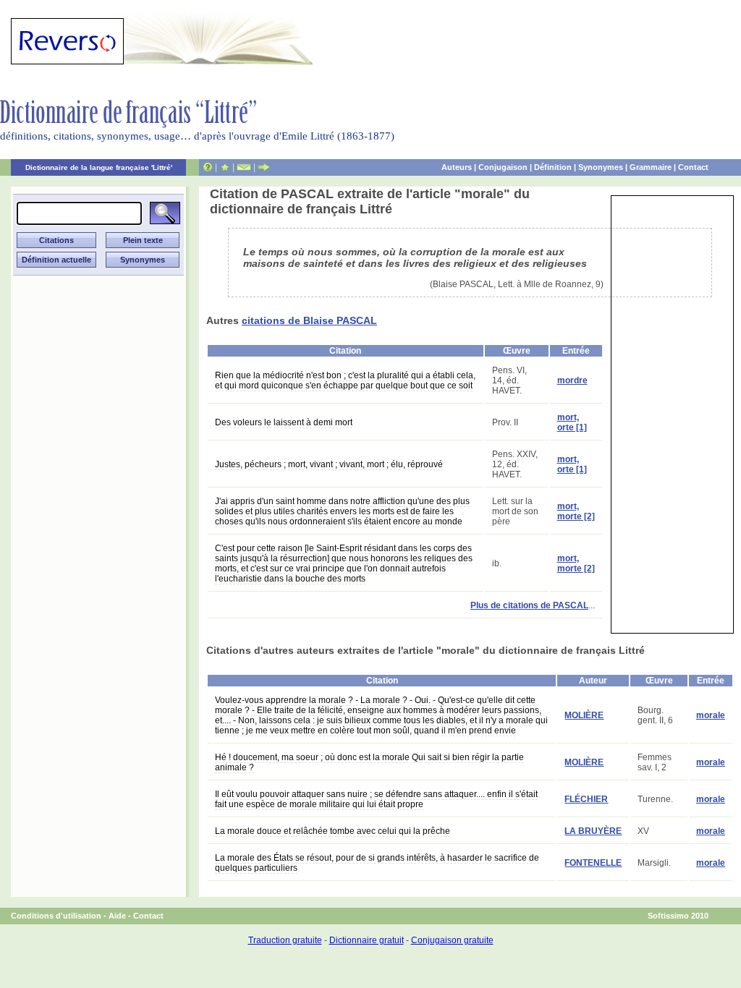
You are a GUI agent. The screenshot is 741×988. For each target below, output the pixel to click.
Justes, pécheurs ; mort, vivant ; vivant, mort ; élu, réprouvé (329, 464)
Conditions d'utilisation (56, 915)
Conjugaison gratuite (452, 940)
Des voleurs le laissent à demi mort (283, 422)
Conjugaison (503, 167)
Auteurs (456, 167)
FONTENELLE (593, 863)
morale (710, 715)
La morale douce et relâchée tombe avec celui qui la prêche (332, 831)
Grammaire (651, 167)
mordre (572, 380)
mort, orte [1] (572, 422)
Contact (693, 167)
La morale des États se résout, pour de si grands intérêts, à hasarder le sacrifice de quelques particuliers (377, 863)
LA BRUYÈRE (593, 831)
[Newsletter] (244, 167)
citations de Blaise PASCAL (309, 320)
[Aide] (208, 167)
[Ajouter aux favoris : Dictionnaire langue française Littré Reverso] (224, 167)
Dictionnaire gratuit (366, 940)
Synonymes (600, 167)
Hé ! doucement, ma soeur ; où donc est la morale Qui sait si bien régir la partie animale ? (369, 762)
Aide (117, 915)
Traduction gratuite (285, 940)
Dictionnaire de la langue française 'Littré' (98, 167)
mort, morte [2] (576, 511)
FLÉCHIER (586, 799)
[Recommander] (264, 167)
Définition (553, 167)
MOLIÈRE (584, 715)
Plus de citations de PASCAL (529, 605)
